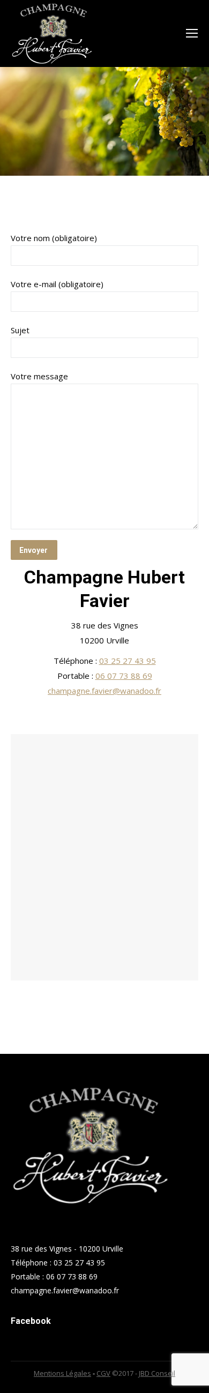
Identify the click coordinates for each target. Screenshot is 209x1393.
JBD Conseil (157, 1373)
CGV (103, 1373)
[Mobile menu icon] (191, 33)
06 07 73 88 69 (123, 675)
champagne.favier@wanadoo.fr (104, 690)
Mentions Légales (62, 1373)
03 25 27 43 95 (127, 660)
